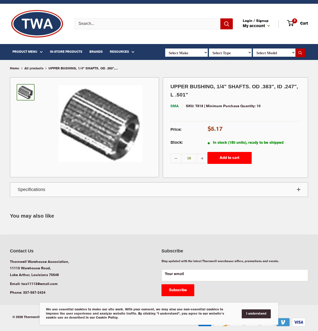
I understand (256, 313)
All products (33, 68)
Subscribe (178, 290)
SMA (174, 106)
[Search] (226, 23)
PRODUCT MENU (24, 51)
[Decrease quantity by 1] (176, 158)
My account (254, 26)
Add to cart (229, 158)
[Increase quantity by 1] (202, 158)
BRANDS (96, 51)
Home (14, 68)
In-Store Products (66, 51)
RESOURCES (119, 51)
